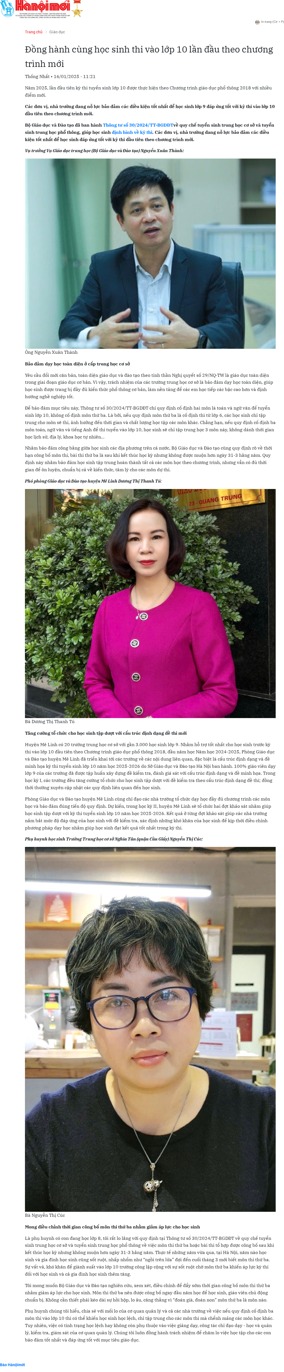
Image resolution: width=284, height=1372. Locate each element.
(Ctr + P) (272, 21)
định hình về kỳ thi (132, 132)
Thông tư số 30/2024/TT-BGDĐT (138, 125)
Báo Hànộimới (12, 1364)
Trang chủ (33, 31)
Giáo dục (57, 31)
